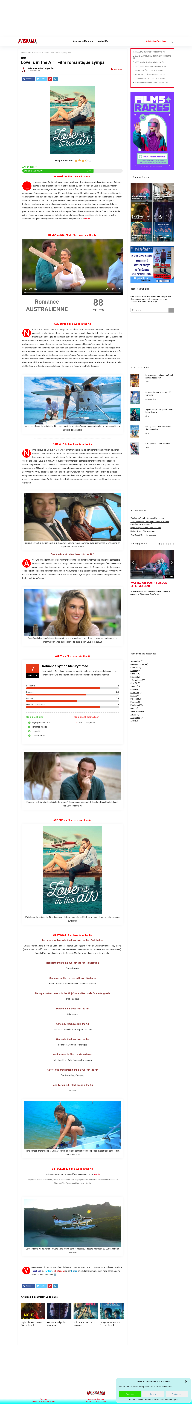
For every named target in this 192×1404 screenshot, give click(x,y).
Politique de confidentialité (154, 1399)
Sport (132, 708)
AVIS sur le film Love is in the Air (149, 62)
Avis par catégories (83, 41)
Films (31, 52)
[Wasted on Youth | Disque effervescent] (141, 184)
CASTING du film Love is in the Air (150, 78)
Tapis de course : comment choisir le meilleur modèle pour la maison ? (149, 522)
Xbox (132, 721)
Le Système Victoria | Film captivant (110, 1323)
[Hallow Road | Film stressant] (163, 203)
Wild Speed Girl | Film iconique (143, 535)
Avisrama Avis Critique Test (41, 68)
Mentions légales (171, 1399)
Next (171, 563)
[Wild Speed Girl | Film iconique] (141, 223)
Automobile (135, 661)
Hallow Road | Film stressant (56, 1323)
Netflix (87, 218)
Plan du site (101, 1401)
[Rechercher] (171, 310)
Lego (132, 689)
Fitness (133, 677)
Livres (133, 696)
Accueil (24, 52)
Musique (134, 702)
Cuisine (133, 670)
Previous (133, 563)
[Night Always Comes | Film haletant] (141, 203)
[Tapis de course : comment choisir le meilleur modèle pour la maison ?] (163, 184)
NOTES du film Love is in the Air (149, 70)
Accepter (130, 1394)
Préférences (177, 1394)
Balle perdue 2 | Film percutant (158, 444)
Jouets (133, 686)
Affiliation (90, 1401)
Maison (133, 699)
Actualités (103, 41)
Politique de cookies (136, 1399)
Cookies (51, 1401)
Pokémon (134, 705)
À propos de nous (96, 1399)
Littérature (134, 692)
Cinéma (133, 667)
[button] (186, 1381)
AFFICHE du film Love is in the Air (150, 74)
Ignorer (153, 1394)
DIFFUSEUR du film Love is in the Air (151, 82)
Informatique (136, 680)
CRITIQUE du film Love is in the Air (150, 66)
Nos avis (43, 1399)
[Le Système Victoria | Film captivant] (163, 223)
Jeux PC (134, 683)
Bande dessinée (151, 399)
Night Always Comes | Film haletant (32, 1323)
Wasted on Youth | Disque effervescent (147, 518)
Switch (133, 714)
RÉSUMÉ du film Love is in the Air (150, 52)
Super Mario (135, 711)
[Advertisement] (96, 18)
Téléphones (135, 717)
